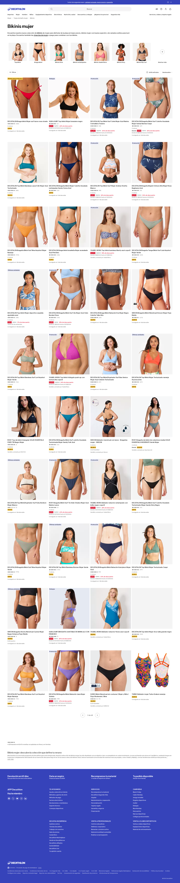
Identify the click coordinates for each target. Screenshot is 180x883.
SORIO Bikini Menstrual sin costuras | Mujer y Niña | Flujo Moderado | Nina (109, 695)
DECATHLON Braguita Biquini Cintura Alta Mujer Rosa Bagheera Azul (152, 187)
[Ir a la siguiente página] (97, 715)
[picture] (28, 98)
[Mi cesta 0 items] (170, 9)
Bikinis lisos (59, 62)
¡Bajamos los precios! (101, 14)
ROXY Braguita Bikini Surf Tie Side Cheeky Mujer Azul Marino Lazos (69, 504)
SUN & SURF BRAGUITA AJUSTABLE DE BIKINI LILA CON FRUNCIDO (69, 633)
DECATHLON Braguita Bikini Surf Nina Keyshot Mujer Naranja (27, 251)
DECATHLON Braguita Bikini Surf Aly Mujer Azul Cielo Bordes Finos (68, 314)
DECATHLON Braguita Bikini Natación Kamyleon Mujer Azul (110, 568)
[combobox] (167, 72)
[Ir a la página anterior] (83, 715)
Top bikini (17, 62)
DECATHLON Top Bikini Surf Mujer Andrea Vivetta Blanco (109, 187)
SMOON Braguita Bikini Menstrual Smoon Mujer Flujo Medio (152, 314)
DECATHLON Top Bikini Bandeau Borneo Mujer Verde (68, 567)
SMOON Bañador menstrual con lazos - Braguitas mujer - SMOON (109, 441)
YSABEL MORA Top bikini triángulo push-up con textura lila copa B (67, 378)
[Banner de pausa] (168, 2)
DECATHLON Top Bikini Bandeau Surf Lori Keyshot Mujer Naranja (26, 695)
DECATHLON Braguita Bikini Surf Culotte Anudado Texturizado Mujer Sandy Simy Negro (151, 504)
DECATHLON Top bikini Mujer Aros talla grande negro (152, 632)
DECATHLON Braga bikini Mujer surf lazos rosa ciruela (28, 121)
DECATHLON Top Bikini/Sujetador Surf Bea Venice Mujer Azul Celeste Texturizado (109, 378)
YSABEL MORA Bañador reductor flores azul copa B (109, 632)
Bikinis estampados (79, 62)
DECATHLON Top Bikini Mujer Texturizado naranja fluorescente (150, 378)
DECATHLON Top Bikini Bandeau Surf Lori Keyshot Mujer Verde (26, 378)
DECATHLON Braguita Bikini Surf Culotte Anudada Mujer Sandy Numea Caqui (151, 122)
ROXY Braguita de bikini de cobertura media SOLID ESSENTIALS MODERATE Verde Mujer (151, 441)
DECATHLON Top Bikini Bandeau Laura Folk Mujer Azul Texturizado (28, 187)
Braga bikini (38, 62)
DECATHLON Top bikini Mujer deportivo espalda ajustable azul (26, 314)
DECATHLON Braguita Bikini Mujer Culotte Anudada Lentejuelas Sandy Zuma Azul (68, 187)
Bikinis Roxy (121, 62)
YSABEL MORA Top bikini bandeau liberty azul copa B (110, 250)
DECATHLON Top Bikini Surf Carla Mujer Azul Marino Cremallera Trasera (109, 122)
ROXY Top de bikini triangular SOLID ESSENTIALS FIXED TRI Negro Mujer (26, 441)
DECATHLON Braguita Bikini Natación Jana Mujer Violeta (67, 695)
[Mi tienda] (156, 9)
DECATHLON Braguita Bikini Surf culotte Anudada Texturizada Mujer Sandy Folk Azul (68, 441)
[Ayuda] (161, 9)
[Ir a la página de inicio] (16, 9)
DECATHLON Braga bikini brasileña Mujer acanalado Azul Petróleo (68, 251)
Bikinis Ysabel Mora (100, 62)
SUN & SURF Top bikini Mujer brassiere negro (65, 121)
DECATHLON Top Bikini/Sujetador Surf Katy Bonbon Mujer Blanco (27, 504)
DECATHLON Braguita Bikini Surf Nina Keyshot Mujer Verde (27, 568)
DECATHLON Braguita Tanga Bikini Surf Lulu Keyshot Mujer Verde (151, 251)
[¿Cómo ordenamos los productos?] (147, 72)
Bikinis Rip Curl (142, 62)
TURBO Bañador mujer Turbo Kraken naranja (148, 694)
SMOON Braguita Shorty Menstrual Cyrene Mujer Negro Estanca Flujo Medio (26, 633)
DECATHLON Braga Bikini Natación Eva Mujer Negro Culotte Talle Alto (109, 314)
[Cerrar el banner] (171, 2)
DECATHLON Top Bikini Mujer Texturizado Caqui (150, 567)
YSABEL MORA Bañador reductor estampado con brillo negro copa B (109, 504)
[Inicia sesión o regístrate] (166, 9)
